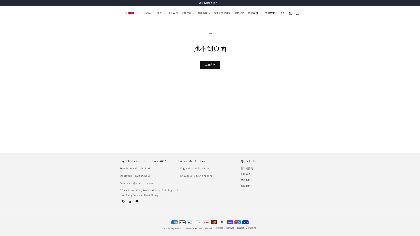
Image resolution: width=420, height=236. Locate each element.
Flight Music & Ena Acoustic (183, 228)
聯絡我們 (246, 185)
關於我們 (246, 180)
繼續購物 (210, 64)
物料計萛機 (247, 168)
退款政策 (219, 228)
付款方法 (246, 174)
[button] (149, 13)
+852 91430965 (141, 175)
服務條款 (241, 228)
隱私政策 (230, 228)
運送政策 (252, 228)
